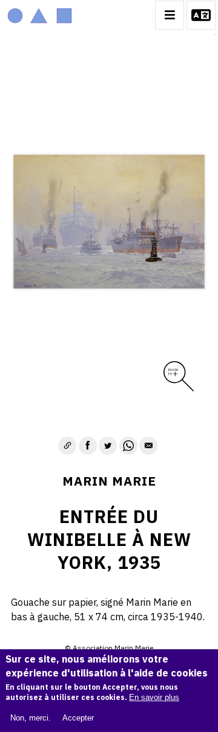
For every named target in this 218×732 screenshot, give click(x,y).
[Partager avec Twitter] (108, 446)
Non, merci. (30, 717)
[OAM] (39, 15)
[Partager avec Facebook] (88, 446)
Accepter (78, 717)
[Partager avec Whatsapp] (128, 446)
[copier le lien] (67, 446)
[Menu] (169, 15)
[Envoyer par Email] (148, 446)
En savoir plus (154, 697)
